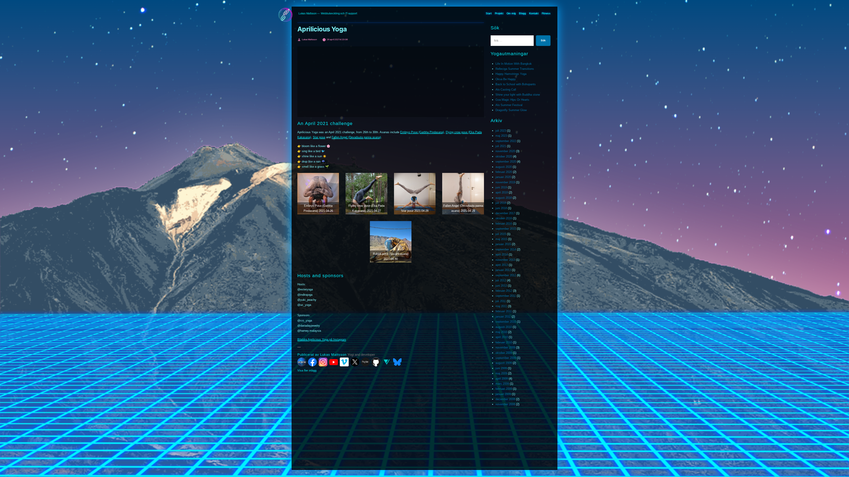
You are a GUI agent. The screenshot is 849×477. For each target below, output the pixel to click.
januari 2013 (503, 270)
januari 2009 (503, 394)
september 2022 (505, 141)
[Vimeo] (344, 362)
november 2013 (505, 259)
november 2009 (505, 347)
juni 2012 (501, 285)
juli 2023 (500, 130)
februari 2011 (503, 311)
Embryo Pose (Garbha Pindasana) (422, 132)
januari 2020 (503, 177)
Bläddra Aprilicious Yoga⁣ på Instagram (321, 339)
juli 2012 (500, 280)
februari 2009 (503, 388)
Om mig (511, 13)
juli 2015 (500, 234)
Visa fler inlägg (306, 370)
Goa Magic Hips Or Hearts (512, 99)
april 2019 (501, 192)
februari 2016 (503, 223)
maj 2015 (501, 239)
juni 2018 (501, 208)
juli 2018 (500, 202)
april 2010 (501, 337)
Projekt (499, 13)
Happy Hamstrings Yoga (510, 74)
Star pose (319, 137)
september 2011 (505, 295)
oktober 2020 (503, 156)
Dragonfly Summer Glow (511, 110)
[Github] (376, 362)
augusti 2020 (503, 166)
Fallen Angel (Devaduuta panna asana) (356, 137)
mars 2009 (502, 383)
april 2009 (501, 378)
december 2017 (505, 213)
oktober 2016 (503, 218)
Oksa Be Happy (505, 79)
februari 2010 (503, 342)
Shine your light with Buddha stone (517, 94)
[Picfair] (365, 362)
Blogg (522, 13)
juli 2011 (500, 301)
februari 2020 (503, 172)
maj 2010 (501, 332)
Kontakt (534, 13)
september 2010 (505, 321)
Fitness (546, 13)
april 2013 (501, 265)
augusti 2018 (503, 197)
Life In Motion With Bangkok (513, 63)
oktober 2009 (503, 352)
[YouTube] (333, 362)
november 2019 (505, 182)
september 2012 (505, 275)
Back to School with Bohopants (515, 84)
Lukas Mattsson (307, 13)
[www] (301, 362)
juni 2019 (501, 187)
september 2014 (505, 249)
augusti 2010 (503, 327)
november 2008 (505, 404)
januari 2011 (503, 316)
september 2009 (505, 358)
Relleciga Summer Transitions (514, 68)
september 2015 (505, 228)
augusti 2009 (503, 363)
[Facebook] (312, 362)
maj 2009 (501, 373)
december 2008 (505, 399)
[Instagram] (323, 362)
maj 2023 (501, 135)
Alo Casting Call (505, 89)
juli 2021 (500, 146)
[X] (354, 362)
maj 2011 (501, 306)
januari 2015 (503, 244)
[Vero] (386, 362)
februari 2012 (503, 290)
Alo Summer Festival (508, 105)
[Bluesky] (397, 362)
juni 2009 (501, 368)
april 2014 (501, 254)
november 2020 (505, 151)
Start (489, 13)
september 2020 (505, 161)
